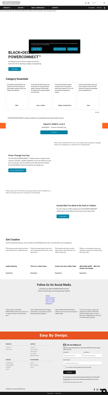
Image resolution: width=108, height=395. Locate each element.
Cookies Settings (36, 49)
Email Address (66, 359)
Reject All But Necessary (59, 49)
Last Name (86, 352)
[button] (94, 390)
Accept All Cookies (72, 49)
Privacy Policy (66, 379)
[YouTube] (62, 299)
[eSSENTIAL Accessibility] (87, 3)
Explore (20, 8)
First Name (66, 352)
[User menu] (104, 7)
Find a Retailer (92, 7)
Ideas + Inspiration (37, 8)
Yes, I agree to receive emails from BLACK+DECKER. (78, 367)
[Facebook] (50, 299)
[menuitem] (7, 8)
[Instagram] (59, 299)
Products (6, 8)
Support (55, 8)
